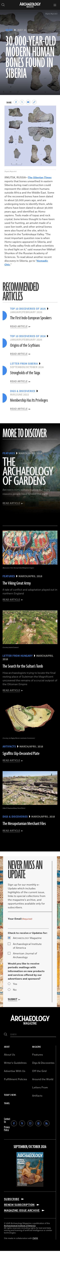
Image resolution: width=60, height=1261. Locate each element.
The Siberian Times (40, 177)
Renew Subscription (19, 1204)
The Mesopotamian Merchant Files (24, 824)
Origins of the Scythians (25, 345)
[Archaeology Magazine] (30, 1025)
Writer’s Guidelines (15, 1063)
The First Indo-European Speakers (31, 318)
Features (37, 1054)
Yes (15, 984)
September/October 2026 (30, 1147)
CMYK (35, 1238)
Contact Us (7, 1120)
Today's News (10, 1095)
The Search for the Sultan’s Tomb (23, 666)
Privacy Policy (7, 1128)
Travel (7, 1103)
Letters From (40, 1087)
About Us (9, 1054)
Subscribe (11, 1199)
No (14, 990)
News (9, 30)
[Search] (5, 1034)
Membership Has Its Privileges (29, 400)
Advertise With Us (14, 1071)
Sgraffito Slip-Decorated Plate (21, 753)
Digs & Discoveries (43, 1063)
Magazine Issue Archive (22, 1210)
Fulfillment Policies (15, 1079)
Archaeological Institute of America (27, 946)
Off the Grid (39, 1071)
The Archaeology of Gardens (28, 471)
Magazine (27, 938)
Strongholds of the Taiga (25, 373)
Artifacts (37, 1095)
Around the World (42, 1079)
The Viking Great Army (17, 583)
